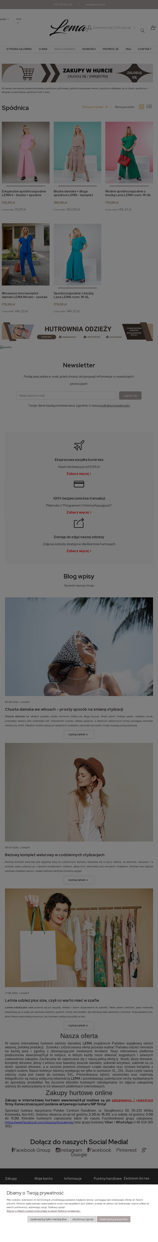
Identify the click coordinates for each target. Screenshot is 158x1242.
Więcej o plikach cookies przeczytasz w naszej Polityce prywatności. (44, 1211)
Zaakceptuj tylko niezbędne (48, 1219)
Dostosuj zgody (83, 1219)
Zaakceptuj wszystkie (113, 1219)
